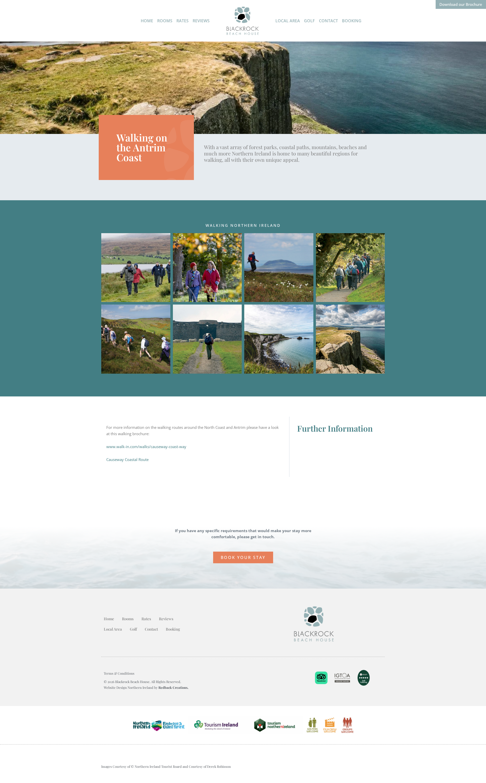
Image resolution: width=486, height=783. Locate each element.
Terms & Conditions (119, 673)
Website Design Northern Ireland (129, 687)
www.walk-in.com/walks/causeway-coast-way (146, 446)
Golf (309, 21)
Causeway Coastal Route (127, 459)
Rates (182, 21)
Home (147, 21)
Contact (328, 21)
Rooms (164, 21)
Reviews (201, 21)
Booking (351, 21)
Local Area (287, 21)
